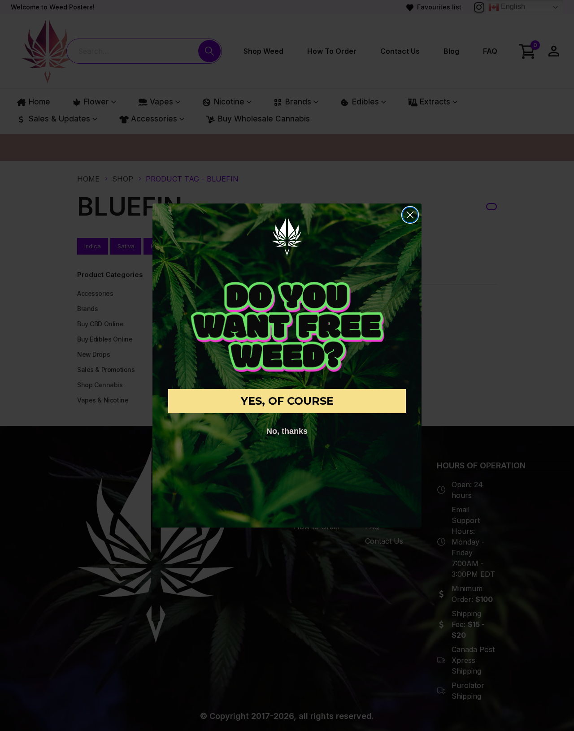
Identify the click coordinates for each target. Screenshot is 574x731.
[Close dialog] (410, 215)
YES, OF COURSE (287, 400)
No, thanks (287, 431)
